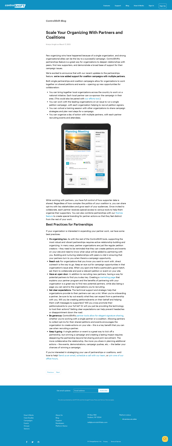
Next (58, 372)
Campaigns (28, 420)
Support (118, 5)
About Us (59, 415)
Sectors (27, 429)
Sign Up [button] (163, 6)
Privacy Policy (93, 400)
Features (106, 5)
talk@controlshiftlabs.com (97, 422)
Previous (50, 372)
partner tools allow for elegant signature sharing (99, 315)
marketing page (107, 277)
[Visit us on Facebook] (27, 442)
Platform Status (61, 426)
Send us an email (67, 355)
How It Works (139, 5)
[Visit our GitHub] (38, 442)
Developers (60, 423)
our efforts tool (92, 98)
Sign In (151, 5)
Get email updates (63, 390)
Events (26, 423)
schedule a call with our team (91, 355)
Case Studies (29, 418)
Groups (26, 426)
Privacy (105, 441)
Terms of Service (105, 400)
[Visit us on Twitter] (33, 442)
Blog (127, 5)
